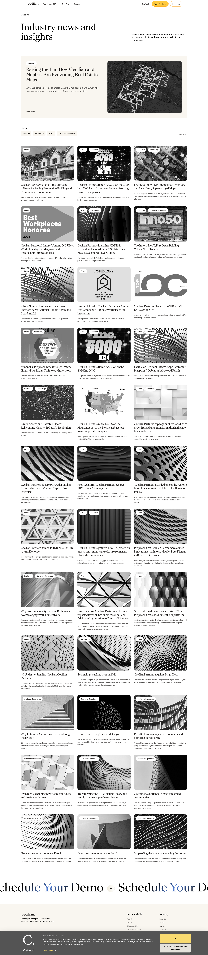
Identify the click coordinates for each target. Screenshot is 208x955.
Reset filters (182, 134)
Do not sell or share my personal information (175, 948)
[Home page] (32, 3)
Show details (48, 950)
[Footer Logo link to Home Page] (28, 914)
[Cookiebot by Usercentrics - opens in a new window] (28, 950)
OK (175, 938)
